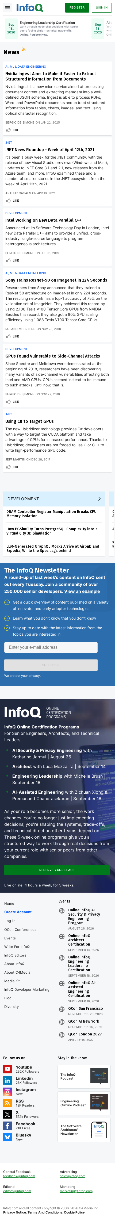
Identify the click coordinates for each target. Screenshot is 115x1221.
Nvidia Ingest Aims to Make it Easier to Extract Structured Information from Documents (50, 76)
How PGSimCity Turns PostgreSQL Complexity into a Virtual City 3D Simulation (52, 531)
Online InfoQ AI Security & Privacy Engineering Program (84, 916)
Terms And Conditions (45, 1212)
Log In (10, 921)
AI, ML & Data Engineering (25, 66)
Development (16, 213)
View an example (82, 591)
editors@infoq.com (17, 1191)
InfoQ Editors (15, 955)
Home (9, 903)
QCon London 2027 (85, 1034)
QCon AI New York (83, 1021)
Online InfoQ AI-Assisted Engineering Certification (82, 989)
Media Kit (12, 981)
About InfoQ (14, 964)
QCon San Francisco (85, 1009)
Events (10, 938)
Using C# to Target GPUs (29, 421)
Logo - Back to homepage (30, 7)
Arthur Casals (18, 193)
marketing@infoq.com (76, 1191)
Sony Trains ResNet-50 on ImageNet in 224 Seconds (56, 280)
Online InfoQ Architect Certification (79, 940)
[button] (51, 665)
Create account (18, 912)
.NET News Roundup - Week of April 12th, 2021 (49, 149)
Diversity (11, 1006)
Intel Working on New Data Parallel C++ (43, 220)
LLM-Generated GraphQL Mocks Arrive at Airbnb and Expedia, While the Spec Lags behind (52, 548)
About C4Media (17, 972)
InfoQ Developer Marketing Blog (26, 993)
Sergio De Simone (19, 122)
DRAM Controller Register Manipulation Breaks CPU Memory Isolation (51, 513)
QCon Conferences (20, 929)
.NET (8, 142)
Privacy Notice (14, 1212)
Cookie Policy (74, 1212)
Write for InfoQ (17, 946)
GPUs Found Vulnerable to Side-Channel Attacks (52, 356)
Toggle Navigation (7, 7)
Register (77, 7)
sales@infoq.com (72, 1176)
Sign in (102, 7)
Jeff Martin (15, 459)
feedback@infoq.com (19, 1176)
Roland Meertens (20, 329)
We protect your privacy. (22, 676)
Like (16, 130)
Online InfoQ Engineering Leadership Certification (79, 963)
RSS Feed (24, 50)
